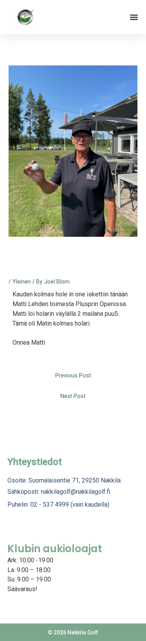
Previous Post (73, 375)
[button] (133, 17)
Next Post (73, 396)
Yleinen (21, 281)
